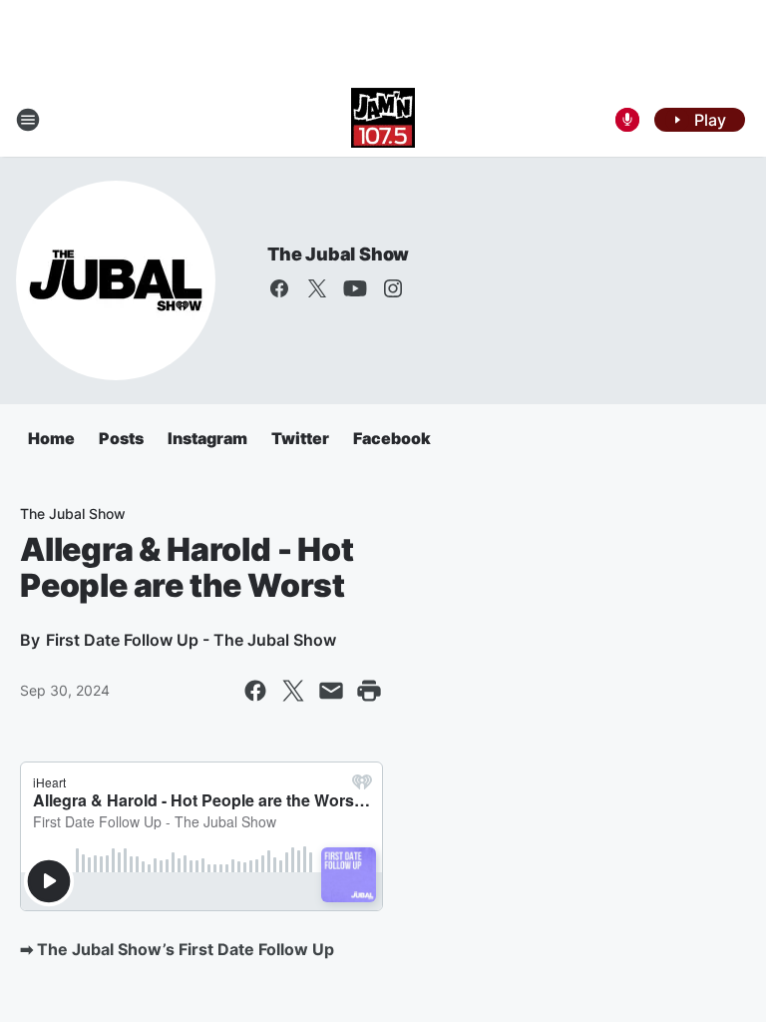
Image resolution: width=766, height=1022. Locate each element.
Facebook (392, 438)
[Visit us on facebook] (279, 288)
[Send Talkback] (627, 120)
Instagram (207, 438)
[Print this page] (369, 691)
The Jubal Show (338, 254)
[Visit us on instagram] (393, 288)
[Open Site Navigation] (28, 120)
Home (51, 438)
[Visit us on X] (317, 288)
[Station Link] (383, 120)
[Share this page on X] (293, 691)
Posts (121, 438)
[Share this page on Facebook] (255, 691)
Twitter (300, 438)
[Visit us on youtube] (355, 288)
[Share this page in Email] (331, 691)
